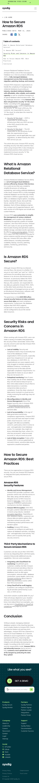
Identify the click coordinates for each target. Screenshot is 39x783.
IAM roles (17, 501)
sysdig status (25, 726)
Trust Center (23, 773)
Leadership (6, 726)
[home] (6, 8)
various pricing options (19, 232)
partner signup (26, 707)
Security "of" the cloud (14, 118)
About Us (5, 723)
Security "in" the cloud (14, 129)
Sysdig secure (7, 705)
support (23, 723)
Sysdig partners (26, 705)
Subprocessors (24, 770)
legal (4, 736)
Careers (5, 728)
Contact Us (5, 776)
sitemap (5, 739)
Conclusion (7, 64)
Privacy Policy (6, 770)
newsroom (6, 731)
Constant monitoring (14, 578)
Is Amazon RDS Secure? (12, 50)
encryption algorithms (14, 514)
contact (5, 733)
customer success (27, 731)
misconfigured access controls (19, 405)
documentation (26, 728)
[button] (35, 8)
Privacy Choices (7, 773)
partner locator (26, 710)
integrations (25, 712)
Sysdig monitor (7, 707)
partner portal (26, 715)
